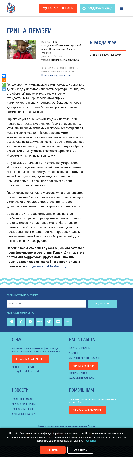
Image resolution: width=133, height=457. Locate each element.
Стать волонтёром (83, 365)
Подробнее (90, 440)
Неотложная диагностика (56, 75)
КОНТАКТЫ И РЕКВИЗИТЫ (81, 378)
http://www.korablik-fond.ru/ (45, 266)
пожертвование (87, 409)
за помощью (30, 359)
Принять (52, 449)
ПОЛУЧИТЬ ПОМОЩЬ (60, 8)
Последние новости (23, 399)
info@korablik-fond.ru (27, 371)
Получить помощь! (79, 348)
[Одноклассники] (4, 80)
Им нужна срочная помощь (84, 358)
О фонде (74, 353)
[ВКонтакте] (4, 76)
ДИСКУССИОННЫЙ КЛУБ (24, 414)
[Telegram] (4, 89)
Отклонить (80, 449)
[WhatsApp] (4, 85)
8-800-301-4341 (23, 367)
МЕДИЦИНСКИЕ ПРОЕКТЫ (25, 404)
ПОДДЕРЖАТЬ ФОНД (99, 8)
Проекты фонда (78, 373)
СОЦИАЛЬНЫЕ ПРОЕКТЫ (24, 409)
